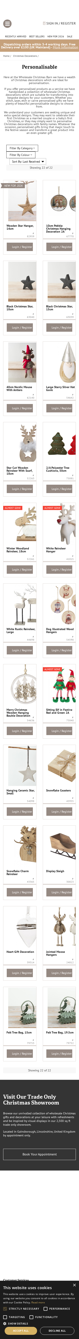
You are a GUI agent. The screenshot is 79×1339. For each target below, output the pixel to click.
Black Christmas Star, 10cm (20, 307)
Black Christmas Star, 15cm (59, 307)
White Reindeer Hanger (56, 549)
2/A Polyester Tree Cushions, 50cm (57, 469)
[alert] (39, 1310)
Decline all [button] (57, 1331)
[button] (39, 1323)
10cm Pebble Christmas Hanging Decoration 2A (58, 228)
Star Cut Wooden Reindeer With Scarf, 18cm (19, 470)
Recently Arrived (15, 36)
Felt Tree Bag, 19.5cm (60, 1032)
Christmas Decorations (25, 55)
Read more (38, 1302)
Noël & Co (39, 11)
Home (6, 55)
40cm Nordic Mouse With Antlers (19, 388)
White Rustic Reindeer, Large (21, 630)
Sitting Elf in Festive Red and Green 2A (59, 711)
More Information (65, 47)
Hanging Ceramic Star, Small (21, 792)
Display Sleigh (55, 871)
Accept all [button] (21, 1331)
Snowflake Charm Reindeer (18, 872)
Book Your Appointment (40, 1154)
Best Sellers (36, 36)
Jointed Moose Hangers (55, 953)
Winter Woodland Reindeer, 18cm (18, 549)
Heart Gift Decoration (20, 952)
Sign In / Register (61, 23)
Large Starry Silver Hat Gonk (60, 388)
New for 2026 (55, 36)
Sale (69, 36)
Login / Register (22, 247)
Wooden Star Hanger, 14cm (20, 227)
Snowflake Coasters (58, 790)
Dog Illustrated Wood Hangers (60, 630)
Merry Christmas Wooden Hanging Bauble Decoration (18, 712)
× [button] (74, 1285)
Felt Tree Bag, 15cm (19, 1032)
